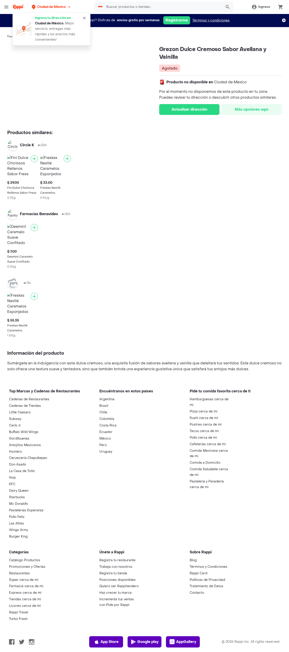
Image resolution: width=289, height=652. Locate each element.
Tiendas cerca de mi (25, 599)
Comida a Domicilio (205, 463)
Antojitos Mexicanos (25, 445)
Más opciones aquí (251, 109)
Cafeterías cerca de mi (208, 444)
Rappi (11, 36)
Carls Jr (15, 425)
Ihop (12, 477)
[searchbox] (163, 7)
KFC (12, 484)
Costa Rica (108, 425)
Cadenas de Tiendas (25, 406)
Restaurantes (19, 573)
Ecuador (105, 432)
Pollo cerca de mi (203, 437)
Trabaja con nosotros (115, 567)
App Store (109, 641)
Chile (103, 412)
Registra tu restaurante (117, 560)
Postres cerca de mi (206, 424)
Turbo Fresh (18, 619)
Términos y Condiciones (208, 567)
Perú (103, 445)
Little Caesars (20, 412)
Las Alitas (16, 523)
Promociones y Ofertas (27, 567)
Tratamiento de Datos (206, 586)
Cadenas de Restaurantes (29, 399)
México (105, 438)
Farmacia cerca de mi (26, 586)
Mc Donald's (18, 504)
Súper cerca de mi (23, 580)
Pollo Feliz (16, 517)
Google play (147, 641)
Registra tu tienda (113, 573)
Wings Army (18, 530)
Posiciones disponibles (117, 580)
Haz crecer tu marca (115, 593)
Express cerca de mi (25, 593)
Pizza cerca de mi (203, 411)
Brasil (103, 406)
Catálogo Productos (24, 560)
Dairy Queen (18, 491)
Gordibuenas (19, 438)
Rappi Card (198, 573)
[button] (51, 6)
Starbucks (17, 497)
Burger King (18, 536)
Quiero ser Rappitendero (119, 586)
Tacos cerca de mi (204, 431)
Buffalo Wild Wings (23, 432)
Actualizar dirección (189, 109)
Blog (193, 560)
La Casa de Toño (22, 471)
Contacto (197, 593)
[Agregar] (34, 158)
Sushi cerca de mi (204, 418)
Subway (15, 419)
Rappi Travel (18, 612)
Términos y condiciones (211, 20)
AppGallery (186, 641)
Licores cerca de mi (25, 606)
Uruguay (105, 451)
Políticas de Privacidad (207, 580)
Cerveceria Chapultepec (28, 458)
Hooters (15, 451)
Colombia (106, 419)
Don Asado (17, 464)
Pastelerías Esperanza (26, 510)
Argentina (106, 399)
